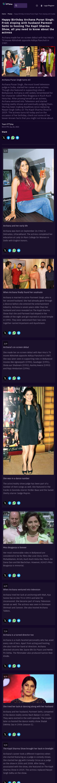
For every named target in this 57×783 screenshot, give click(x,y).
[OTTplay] (8, 6)
